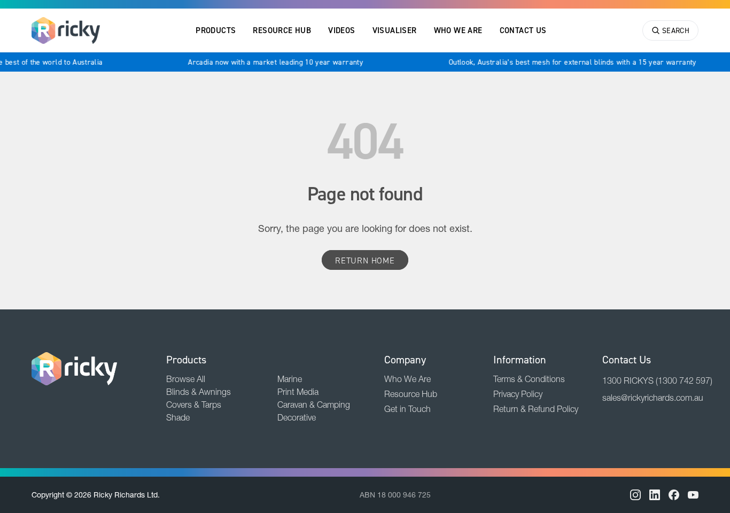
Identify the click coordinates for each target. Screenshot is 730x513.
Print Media (298, 391)
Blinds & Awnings (198, 391)
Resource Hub (282, 30)
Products (216, 30)
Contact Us (523, 30)
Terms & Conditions (529, 379)
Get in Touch (407, 408)
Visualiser (394, 30)
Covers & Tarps (193, 404)
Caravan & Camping (313, 404)
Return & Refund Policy (535, 408)
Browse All (185, 379)
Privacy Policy (517, 393)
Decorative (296, 417)
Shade (178, 417)
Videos (341, 30)
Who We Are (458, 30)
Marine (289, 379)
